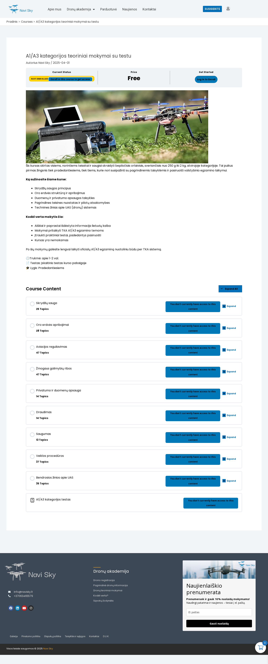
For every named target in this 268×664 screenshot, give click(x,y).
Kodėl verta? (100, 595)
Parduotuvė (108, 9)
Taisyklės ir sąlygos (75, 636)
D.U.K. (106, 636)
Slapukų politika (52, 636)
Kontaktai (149, 9)
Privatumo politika (31, 636)
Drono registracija (104, 580)
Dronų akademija (79, 9)
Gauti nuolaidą (219, 623)
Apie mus (54, 9)
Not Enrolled (39, 78)
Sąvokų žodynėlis (103, 600)
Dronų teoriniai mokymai (107, 590)
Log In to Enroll (206, 79)
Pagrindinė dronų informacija (110, 585)
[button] (228, 8)
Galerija (14, 636)
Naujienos (129, 9)
